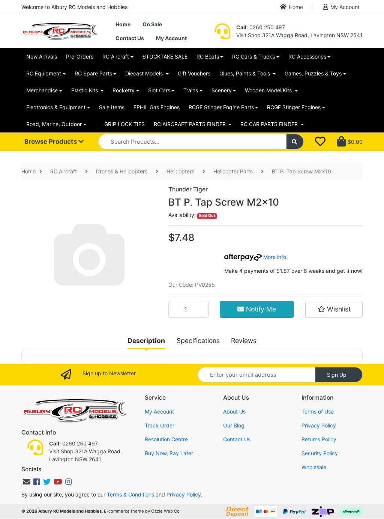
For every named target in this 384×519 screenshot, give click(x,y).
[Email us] (26, 481)
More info (274, 257)
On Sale (152, 24)
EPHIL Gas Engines (157, 107)
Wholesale (314, 467)
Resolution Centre (166, 439)
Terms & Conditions (130, 494)
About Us (234, 411)
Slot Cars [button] (159, 90)
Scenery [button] (222, 90)
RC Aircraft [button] (115, 56)
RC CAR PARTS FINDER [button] (269, 124)
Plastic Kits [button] (85, 90)
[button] (334, 309)
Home (296, 7)
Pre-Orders (79, 56)
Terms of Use (318, 411)
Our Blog (233, 425)
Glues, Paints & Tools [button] (245, 73)
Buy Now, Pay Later (169, 453)
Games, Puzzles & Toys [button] (313, 73)
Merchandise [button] (42, 90)
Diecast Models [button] (144, 73)
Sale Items (111, 107)
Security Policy (320, 453)
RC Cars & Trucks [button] (253, 56)
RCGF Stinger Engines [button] (294, 107)
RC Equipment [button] (43, 73)
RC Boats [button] (207, 56)
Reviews (243, 340)
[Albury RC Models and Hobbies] (59, 30)
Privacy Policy (319, 425)
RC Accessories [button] (307, 56)
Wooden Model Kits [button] (269, 90)
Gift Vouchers (194, 73)
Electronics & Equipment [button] (56, 107)
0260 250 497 (260, 27)
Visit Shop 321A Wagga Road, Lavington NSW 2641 (299, 35)
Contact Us (130, 38)
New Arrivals (41, 56)
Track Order (159, 425)
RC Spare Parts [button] (93, 73)
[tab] (146, 341)
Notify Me (260, 309)
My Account (345, 7)
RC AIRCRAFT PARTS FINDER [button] (190, 124)
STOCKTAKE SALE (165, 56)
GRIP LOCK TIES (124, 124)
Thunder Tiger (188, 189)
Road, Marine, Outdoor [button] (54, 124)
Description (146, 340)
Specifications (198, 340)
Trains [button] (190, 90)
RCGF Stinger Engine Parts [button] (221, 107)
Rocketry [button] (123, 90)
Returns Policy (319, 439)
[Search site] (295, 141)
